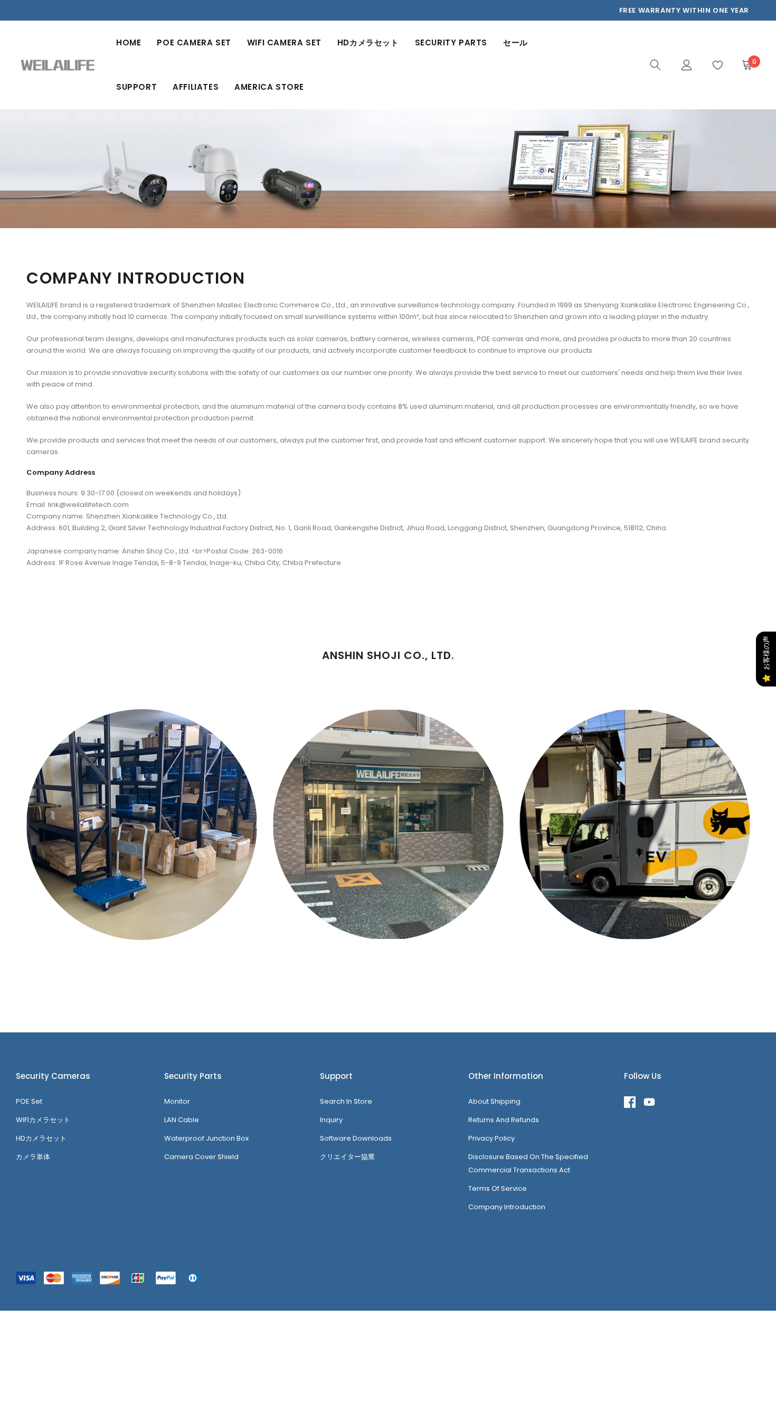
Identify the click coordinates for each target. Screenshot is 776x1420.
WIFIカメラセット (43, 1120)
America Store (269, 86)
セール (515, 42)
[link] (655, 65)
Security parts (451, 42)
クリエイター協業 (347, 1157)
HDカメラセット (368, 42)
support (136, 86)
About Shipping (494, 1101)
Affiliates (196, 86)
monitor (177, 1101)
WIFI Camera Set (284, 42)
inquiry (331, 1120)
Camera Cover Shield (201, 1157)
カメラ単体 (33, 1157)
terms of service (497, 1188)
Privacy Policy (491, 1138)
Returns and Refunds (503, 1120)
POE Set (29, 1101)
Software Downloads (356, 1138)
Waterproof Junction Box (206, 1138)
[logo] (58, 65)
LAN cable (181, 1120)
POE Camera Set (194, 42)
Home (128, 42)
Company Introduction (506, 1207)
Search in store (346, 1101)
